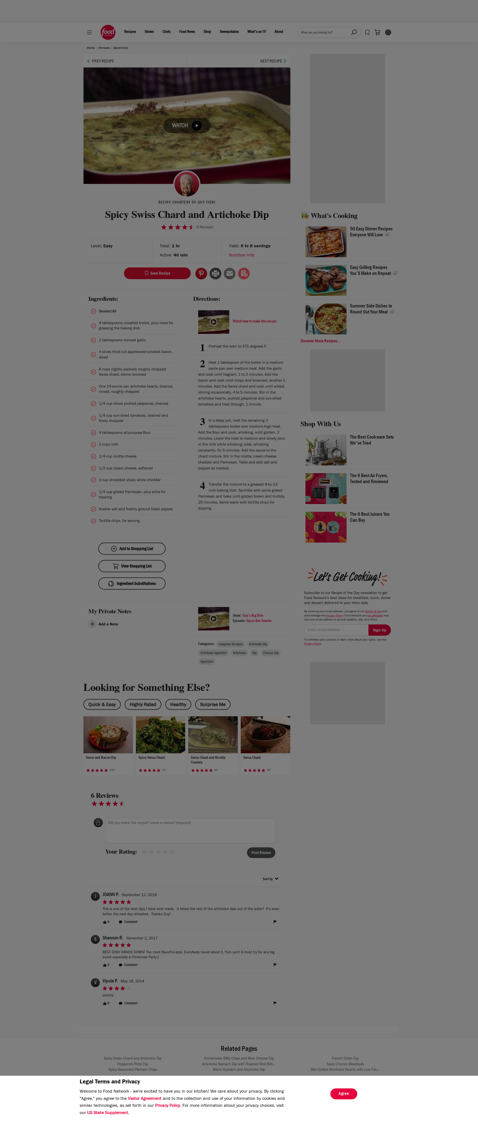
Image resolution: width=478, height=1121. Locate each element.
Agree (344, 1094)
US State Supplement (107, 1113)
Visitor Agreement (145, 1099)
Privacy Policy (167, 1106)
